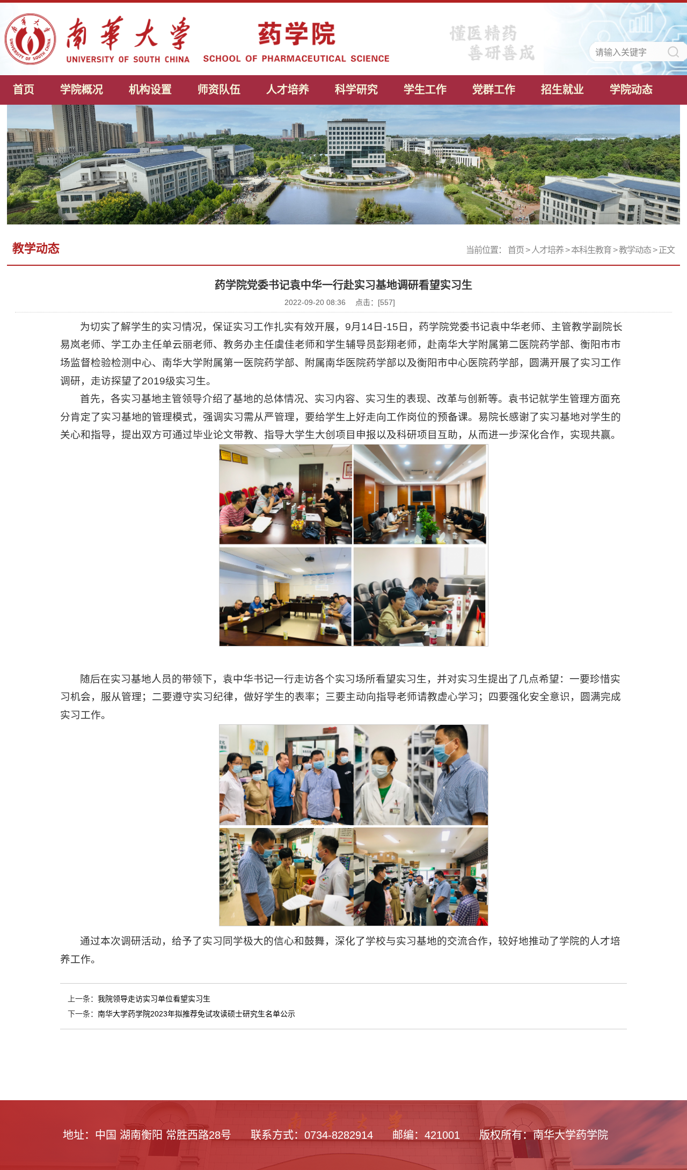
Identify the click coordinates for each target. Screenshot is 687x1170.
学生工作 (425, 90)
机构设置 (150, 90)
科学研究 (356, 90)
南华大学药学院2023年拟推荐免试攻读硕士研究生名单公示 (196, 1013)
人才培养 (287, 90)
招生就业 (562, 90)
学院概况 (81, 90)
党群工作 (493, 90)
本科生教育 (591, 250)
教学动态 (635, 250)
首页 (23, 90)
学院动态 (631, 90)
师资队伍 (219, 90)
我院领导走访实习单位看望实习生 (154, 998)
